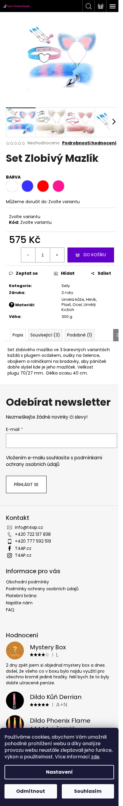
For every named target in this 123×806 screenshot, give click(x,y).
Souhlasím (88, 791)
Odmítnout (30, 791)
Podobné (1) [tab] (79, 335)
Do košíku (95, 255)
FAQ (10, 610)
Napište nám (19, 603)
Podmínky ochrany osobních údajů (42, 589)
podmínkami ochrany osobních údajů (54, 461)
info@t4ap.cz (29, 527)
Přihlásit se (26, 484)
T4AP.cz (23, 548)
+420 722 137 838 (33, 534)
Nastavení (59, 772)
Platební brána (21, 596)
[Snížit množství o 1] (28, 255)
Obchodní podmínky (27, 582)
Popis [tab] (18, 335)
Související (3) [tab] (45, 335)
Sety (65, 286)
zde (95, 756)
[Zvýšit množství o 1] (57, 255)
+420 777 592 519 (33, 541)
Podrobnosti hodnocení (89, 143)
